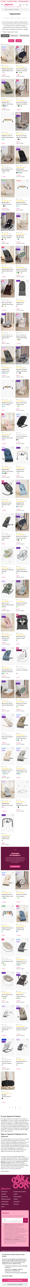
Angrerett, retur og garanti (20, 1191)
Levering (16, 1194)
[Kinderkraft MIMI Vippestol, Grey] (2, 540)
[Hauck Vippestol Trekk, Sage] (3, 964)
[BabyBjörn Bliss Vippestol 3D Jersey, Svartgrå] (3, 206)
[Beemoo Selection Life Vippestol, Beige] (2, 172)
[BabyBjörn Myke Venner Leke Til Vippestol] (2, 931)
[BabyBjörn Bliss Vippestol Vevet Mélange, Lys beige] (16, 239)
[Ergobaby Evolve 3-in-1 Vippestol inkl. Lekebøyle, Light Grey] (2, 1031)
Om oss (3, 1206)
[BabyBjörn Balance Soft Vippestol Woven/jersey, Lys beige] (2, 72)
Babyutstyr (6, 18)
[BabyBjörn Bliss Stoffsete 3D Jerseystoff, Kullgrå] (16, 306)
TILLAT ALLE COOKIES (15, 1280)
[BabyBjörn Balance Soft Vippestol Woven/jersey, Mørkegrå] (3, 72)
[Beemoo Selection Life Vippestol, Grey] (3, 172)
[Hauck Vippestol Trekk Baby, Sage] (5, 998)
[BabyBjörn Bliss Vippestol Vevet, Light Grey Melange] (3, 439)
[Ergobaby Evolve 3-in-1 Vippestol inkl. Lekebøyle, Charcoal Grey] (16, 1065)
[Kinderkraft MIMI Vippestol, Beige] (3, 540)
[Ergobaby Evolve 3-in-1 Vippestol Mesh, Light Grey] (6, 673)
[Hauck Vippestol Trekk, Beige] (2, 964)
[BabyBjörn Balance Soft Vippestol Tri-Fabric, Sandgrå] (16, 1031)
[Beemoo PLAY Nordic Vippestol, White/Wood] (2, 707)
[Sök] (3, 9)
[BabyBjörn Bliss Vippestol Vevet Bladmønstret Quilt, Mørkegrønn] (6, 373)
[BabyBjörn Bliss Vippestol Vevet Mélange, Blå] (18, 239)
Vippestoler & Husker (15, 18)
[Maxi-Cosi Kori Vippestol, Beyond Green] (2, 606)
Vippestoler (23, 18)
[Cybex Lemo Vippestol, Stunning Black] (16, 439)
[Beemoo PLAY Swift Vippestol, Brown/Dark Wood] (2, 306)
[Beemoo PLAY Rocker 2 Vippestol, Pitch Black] (16, 72)
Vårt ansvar (16, 1204)
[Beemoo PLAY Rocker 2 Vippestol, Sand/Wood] (18, 72)
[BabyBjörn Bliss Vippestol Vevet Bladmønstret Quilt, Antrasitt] (2, 373)
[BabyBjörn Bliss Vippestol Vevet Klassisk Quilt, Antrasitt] (6, 105)
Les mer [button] (26, 29)
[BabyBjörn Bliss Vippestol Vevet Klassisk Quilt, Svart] (3, 105)
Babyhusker (14, 35)
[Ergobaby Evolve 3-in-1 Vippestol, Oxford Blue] (2, 673)
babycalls (3, 1161)
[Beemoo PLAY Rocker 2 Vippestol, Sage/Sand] (19, 72)
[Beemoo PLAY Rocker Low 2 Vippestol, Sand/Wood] (18, 707)
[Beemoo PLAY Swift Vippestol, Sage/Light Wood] (5, 306)
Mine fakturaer (4, 1196)
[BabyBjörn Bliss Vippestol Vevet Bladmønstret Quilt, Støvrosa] (5, 373)
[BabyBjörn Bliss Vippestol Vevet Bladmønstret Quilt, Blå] (3, 373)
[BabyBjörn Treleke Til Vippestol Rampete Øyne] (2, 139)
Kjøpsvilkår (3, 1194)
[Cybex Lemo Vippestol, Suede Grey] (18, 439)
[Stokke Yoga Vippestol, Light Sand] (2, 740)
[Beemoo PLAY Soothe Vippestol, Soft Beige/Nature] (16, 406)
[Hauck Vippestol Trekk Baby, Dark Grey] (3, 998)
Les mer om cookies (7, 1276)
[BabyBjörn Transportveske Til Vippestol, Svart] (2, 1098)
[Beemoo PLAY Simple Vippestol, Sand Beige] (16, 139)
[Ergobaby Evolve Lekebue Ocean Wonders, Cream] (16, 473)
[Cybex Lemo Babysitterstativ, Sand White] (16, 807)
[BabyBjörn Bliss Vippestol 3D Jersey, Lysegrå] (5, 206)
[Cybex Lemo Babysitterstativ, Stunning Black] (18, 807)
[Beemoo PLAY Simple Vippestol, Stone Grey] (19, 139)
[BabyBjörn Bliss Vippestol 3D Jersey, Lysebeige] (2, 206)
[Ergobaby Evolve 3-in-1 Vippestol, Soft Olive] (3, 673)
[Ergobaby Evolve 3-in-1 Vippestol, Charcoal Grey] (16, 964)
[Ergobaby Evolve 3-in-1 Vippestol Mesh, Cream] (2, 898)
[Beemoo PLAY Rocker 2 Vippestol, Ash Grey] (21, 72)
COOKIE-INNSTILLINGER (15, 1284)
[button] (2, 5)
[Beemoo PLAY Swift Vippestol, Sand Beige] (3, 306)
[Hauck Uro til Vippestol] (16, 673)
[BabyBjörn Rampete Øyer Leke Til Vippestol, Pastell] (3, 139)
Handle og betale (17, 1196)
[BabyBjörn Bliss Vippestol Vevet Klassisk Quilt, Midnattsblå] (5, 105)
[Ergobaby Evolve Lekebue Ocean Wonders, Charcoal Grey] (18, 473)
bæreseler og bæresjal (6, 1162)
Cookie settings (4, 1201)
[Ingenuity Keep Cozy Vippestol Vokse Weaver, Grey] (16, 573)
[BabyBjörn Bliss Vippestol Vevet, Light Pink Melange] (2, 439)
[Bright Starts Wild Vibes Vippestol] (2, 573)
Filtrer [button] (11, 40)
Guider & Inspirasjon (6, 1199)
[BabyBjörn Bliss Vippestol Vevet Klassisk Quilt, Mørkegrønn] (2, 105)
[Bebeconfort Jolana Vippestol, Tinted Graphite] (2, 506)
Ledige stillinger (5, 1204)
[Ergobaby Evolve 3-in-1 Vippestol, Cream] (5, 673)
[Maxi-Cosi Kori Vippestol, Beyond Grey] (5, 606)
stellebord (25, 1161)
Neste (20, 1107)
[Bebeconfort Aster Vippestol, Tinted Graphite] (16, 640)
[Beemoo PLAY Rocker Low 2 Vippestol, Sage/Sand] (16, 707)
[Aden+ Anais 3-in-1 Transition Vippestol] (2, 1065)
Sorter (18, 40)
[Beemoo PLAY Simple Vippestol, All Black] (18, 139)
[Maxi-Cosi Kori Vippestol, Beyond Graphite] (3, 606)
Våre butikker (17, 1201)
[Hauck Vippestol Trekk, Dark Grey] (5, 964)
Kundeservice (4, 1191)
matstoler (18, 1161)
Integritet (16, 1199)
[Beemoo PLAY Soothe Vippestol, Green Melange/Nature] (18, 406)
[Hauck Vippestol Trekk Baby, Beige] (2, 998)
